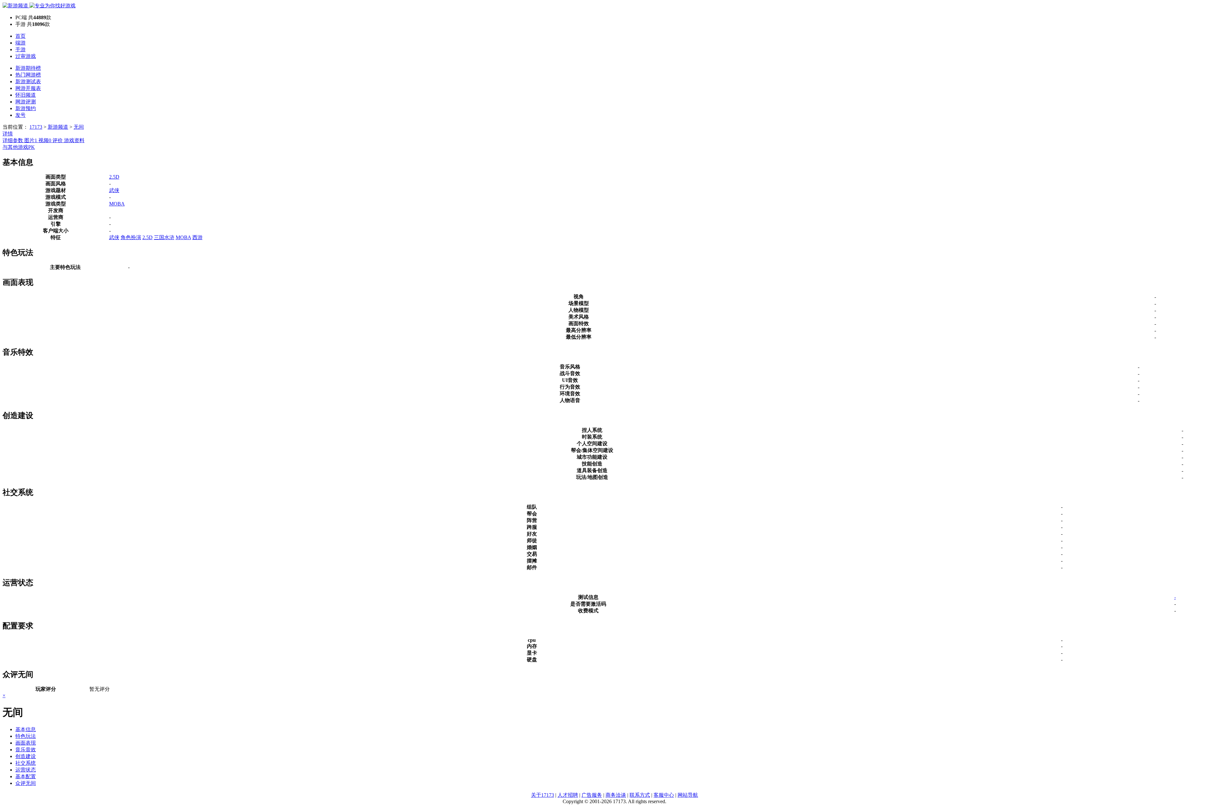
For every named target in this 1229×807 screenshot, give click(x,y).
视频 (44, 140)
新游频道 (58, 127)
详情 (8, 133)
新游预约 (25, 108)
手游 (20, 49)
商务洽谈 (616, 795)
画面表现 (25, 743)
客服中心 (664, 795)
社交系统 (25, 763)
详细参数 (13, 140)
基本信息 (25, 729)
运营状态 (25, 769)
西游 (197, 237)
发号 (20, 115)
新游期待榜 (28, 68)
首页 (20, 36)
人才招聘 (568, 795)
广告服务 (592, 795)
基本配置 (25, 776)
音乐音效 (25, 749)
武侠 (114, 190)
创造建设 (25, 756)
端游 (20, 42)
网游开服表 (28, 88)
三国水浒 (164, 237)
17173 (35, 127)
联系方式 (640, 795)
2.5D (114, 177)
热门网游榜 (28, 74)
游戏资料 (74, 140)
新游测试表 (28, 81)
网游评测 (25, 101)
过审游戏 (25, 56)
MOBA (117, 203)
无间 (79, 127)
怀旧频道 (25, 95)
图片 (30, 140)
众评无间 (25, 783)
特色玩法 (25, 736)
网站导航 (688, 795)
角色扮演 (131, 237)
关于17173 (542, 795)
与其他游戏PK (19, 147)
